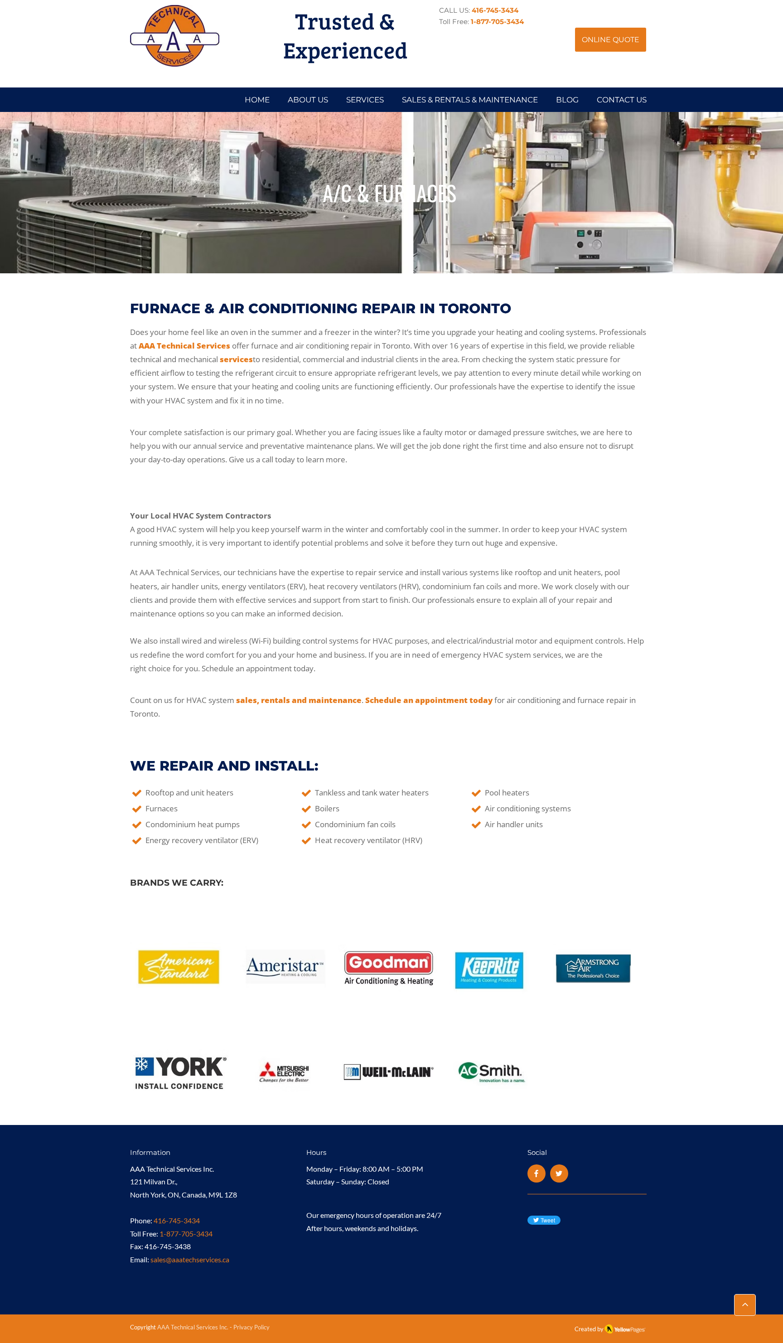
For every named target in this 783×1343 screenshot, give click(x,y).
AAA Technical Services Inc (192, 1327)
